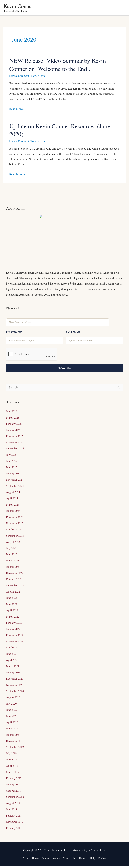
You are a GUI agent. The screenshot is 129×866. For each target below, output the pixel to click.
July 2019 (11, 753)
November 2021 (14, 641)
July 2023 (11, 548)
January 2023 (13, 567)
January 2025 (13, 473)
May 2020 (11, 716)
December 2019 (14, 741)
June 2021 (11, 654)
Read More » (17, 108)
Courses (55, 858)
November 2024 (14, 479)
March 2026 (12, 417)
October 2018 (13, 790)
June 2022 (11, 598)
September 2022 (15, 585)
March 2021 (12, 666)
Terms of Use (98, 850)
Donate (83, 858)
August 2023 (13, 542)
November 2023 (14, 523)
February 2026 (14, 424)
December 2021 (14, 635)
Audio (45, 858)
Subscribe (64, 368)
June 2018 (11, 809)
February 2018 (14, 815)
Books (35, 858)
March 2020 (12, 728)
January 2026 (13, 430)
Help (92, 858)
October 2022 (13, 579)
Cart (74, 858)
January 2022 (13, 629)
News (34, 76)
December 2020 (14, 678)
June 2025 (11, 461)
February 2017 (14, 828)
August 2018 (13, 803)
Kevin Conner (18, 5)
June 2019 (11, 759)
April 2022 (12, 610)
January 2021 (13, 672)
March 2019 (12, 772)
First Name (14, 332)
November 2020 (14, 685)
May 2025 (11, 467)
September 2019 (15, 747)
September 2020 (15, 691)
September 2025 (15, 448)
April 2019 (12, 766)
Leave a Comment (19, 76)
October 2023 (13, 529)
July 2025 (11, 455)
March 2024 (12, 504)
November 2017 (14, 822)
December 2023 (14, 517)
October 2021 (13, 647)
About (26, 858)
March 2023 (12, 560)
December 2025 (14, 436)
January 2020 (13, 735)
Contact (102, 858)
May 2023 (11, 554)
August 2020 (13, 697)
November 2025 (14, 442)
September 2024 (15, 486)
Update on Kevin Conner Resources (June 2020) (59, 130)
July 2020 (11, 703)
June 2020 (11, 710)
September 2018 (15, 797)
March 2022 (12, 616)
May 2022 (11, 604)
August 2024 (13, 492)
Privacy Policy (80, 850)
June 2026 (11, 411)
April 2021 (12, 660)
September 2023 (15, 536)
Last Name (73, 332)
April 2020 (12, 722)
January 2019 (13, 784)
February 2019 (14, 778)
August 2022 (13, 591)
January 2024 (13, 511)
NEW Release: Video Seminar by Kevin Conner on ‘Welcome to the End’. (57, 64)
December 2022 (14, 573)
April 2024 (12, 498)
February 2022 (14, 623)
